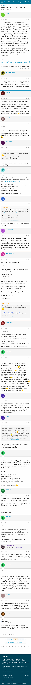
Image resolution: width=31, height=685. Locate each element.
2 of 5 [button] (15, 639)
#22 (29, 78)
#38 (29, 570)
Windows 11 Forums (8, 680)
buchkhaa (8, 118)
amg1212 (8, 92)
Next (20, 639)
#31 (29, 357)
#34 (29, 458)
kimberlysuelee (10, 72)
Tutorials (5, 673)
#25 (29, 147)
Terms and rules (15, 666)
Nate (3, 9)
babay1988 (9, 322)
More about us (6, 666)
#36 (29, 523)
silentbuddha (10, 253)
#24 (29, 124)
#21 (29, 19)
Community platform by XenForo (14, 683)
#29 (29, 259)
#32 (29, 401)
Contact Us (26, 673)
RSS (28, 675)
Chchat (8, 594)
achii (7, 198)
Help (4, 668)
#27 (29, 204)
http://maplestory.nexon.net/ (13, 181)
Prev (10, 639)
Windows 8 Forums (7, 675)
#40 (29, 619)
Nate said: (4, 303)
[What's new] (25, 1)
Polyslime (8, 169)
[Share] (27, 20)
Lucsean (8, 351)
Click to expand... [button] (15, 220)
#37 (29, 551)
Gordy (7, 13)
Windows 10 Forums (8, 677)
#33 (29, 422)
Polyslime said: (5, 207)
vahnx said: (5, 151)
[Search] (29, 1)
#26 (29, 175)
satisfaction (9, 229)
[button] (2, 2)
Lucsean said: (5, 426)
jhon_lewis (9, 141)
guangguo (9, 613)
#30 (29, 328)
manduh (8, 489)
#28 (29, 235)
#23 (29, 98)
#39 (29, 600)
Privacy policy (24, 666)
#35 (29, 495)
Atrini (7, 395)
